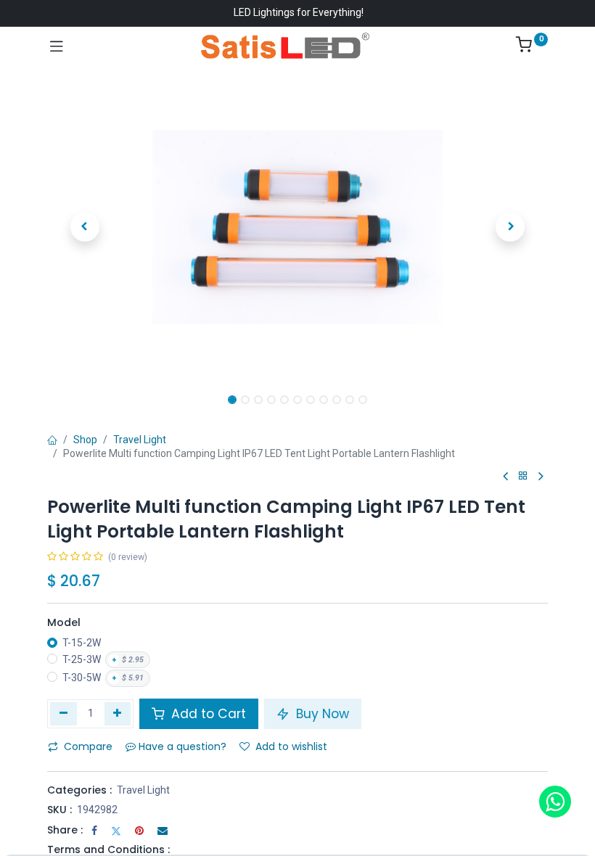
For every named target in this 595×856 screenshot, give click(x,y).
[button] (85, 227)
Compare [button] (88, 746)
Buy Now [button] (320, 714)
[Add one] (117, 713)
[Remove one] (63, 713)
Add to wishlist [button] (291, 746)
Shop (85, 439)
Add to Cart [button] (207, 714)
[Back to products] (523, 476)
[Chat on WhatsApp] (555, 801)
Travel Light (139, 439)
